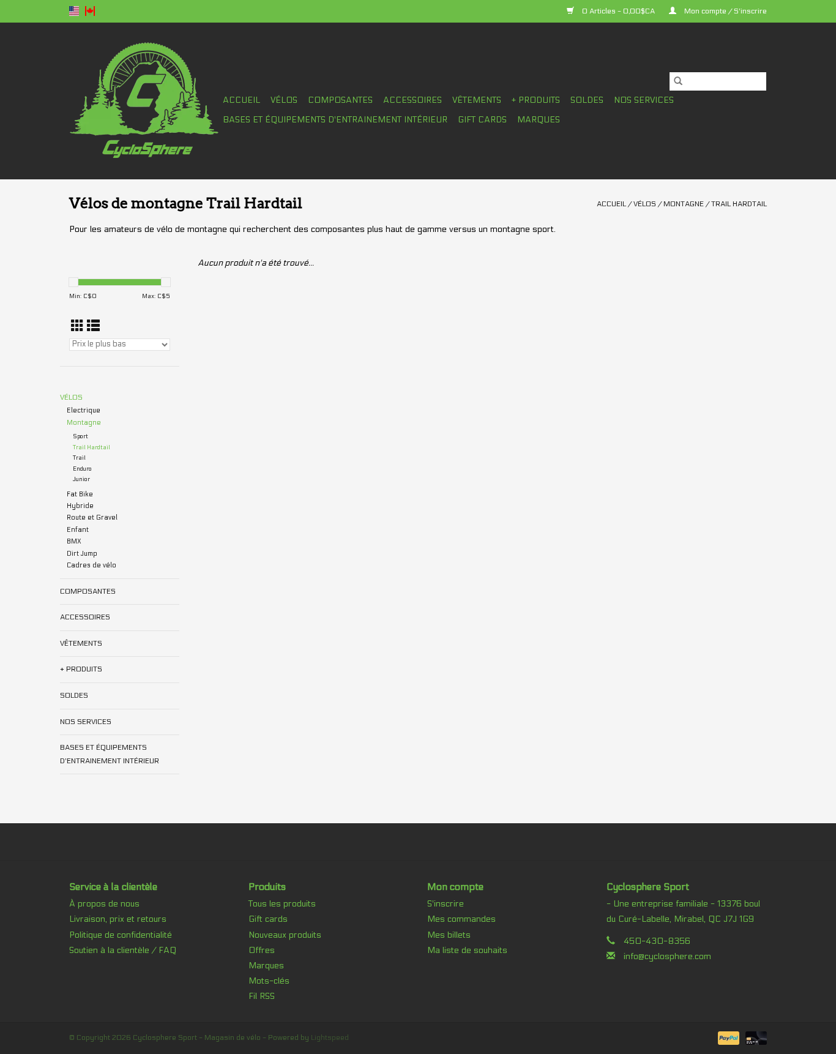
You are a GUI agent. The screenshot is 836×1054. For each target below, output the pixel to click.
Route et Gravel (92, 517)
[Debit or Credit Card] (754, 1037)
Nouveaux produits (284, 935)
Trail (79, 458)
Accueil (241, 100)
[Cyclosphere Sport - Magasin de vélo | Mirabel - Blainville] (144, 100)
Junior (81, 479)
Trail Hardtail (739, 204)
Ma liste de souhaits (467, 950)
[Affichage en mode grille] (77, 326)
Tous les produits (282, 904)
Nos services (644, 100)
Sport (80, 436)
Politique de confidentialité (120, 935)
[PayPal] (727, 1037)
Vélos (284, 100)
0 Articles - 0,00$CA (618, 11)
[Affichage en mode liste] (93, 326)
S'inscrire (445, 904)
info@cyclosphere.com (667, 956)
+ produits (536, 100)
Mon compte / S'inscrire (724, 11)
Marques (538, 119)
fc (90, 11)
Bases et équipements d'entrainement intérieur (335, 119)
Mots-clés (268, 981)
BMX (74, 541)
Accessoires (412, 100)
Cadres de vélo (91, 565)
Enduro (82, 469)
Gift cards (482, 119)
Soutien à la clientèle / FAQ (122, 950)
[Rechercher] (678, 81)
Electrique (83, 410)
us (74, 11)
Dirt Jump (82, 554)
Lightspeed (330, 1037)
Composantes (340, 100)
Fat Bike (80, 494)
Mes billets (449, 935)
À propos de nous (104, 904)
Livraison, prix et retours (117, 919)
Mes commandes (461, 919)
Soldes (586, 100)
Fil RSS (261, 996)
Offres (261, 950)
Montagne (683, 204)
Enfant (78, 530)
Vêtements (476, 100)
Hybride (80, 506)
